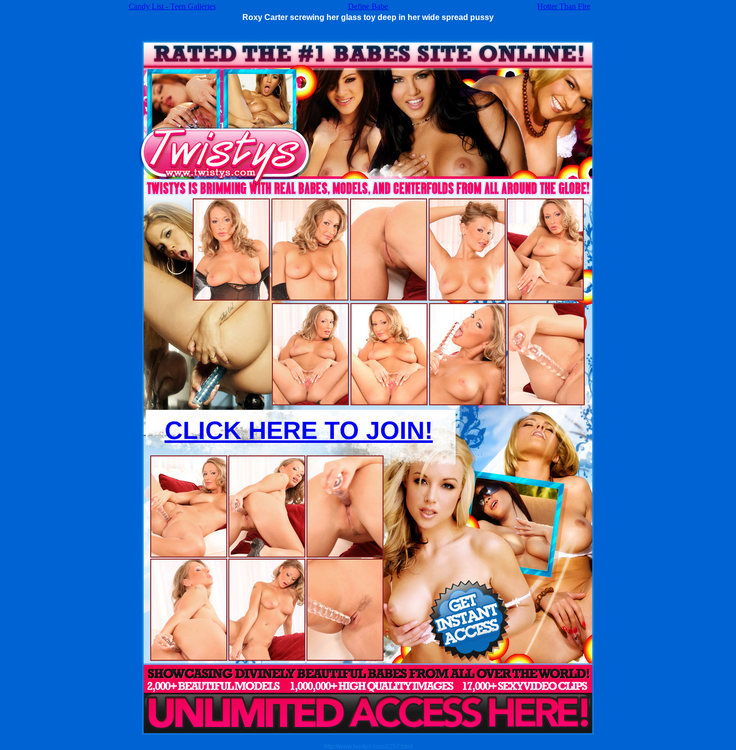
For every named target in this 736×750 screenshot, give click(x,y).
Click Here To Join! (299, 430)
